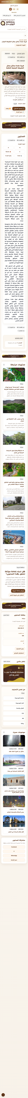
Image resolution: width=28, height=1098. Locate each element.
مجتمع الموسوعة (19, 698)
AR (10, 9)
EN (14, 9)
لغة (23, 718)
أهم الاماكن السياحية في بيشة (16, 771)
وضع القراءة (8, 156)
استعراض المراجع (19, 653)
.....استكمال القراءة (19, 100)
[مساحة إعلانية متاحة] (14, 125)
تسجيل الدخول (14, 6)
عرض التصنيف (20, 649)
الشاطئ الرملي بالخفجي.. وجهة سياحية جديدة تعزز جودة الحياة (14, 551)
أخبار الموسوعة (20, 703)
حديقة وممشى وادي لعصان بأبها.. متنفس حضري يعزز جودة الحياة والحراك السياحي (14, 518)
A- (8, 148)
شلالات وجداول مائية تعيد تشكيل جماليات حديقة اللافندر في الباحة (14, 484)
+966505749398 (5, 2)
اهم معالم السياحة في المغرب (16, 832)
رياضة (22, 723)
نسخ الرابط (14, 860)
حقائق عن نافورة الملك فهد (16, 751)
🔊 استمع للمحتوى (19, 109)
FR (17, 9)
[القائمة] (25, 35)
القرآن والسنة (20, 708)
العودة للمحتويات (20, 45)
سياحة (13, 53)
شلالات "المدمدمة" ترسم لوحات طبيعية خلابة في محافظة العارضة (14, 388)
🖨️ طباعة (19, 156)
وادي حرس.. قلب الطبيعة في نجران (15, 420)
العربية (15, 104)
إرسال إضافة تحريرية (18, 591)
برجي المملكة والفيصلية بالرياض (15, 812)
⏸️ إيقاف (8, 109)
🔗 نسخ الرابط (20, 112)
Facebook (14, 847)
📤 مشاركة (8, 152)
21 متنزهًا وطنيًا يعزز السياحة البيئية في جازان (15, 451)
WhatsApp (14, 856)
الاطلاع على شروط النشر (17, 595)
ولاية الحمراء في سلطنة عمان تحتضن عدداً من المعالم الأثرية (14, 791)
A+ (19, 148)
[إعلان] (14, 673)
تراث (23, 713)
